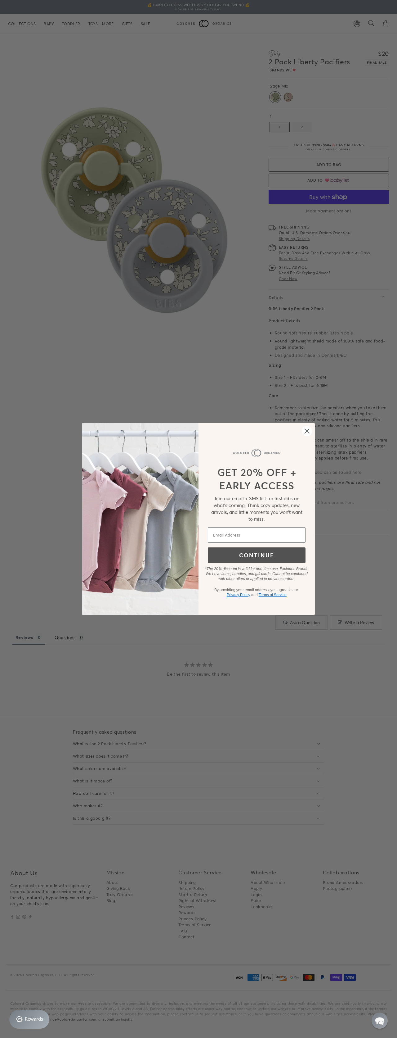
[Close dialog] (306, 431)
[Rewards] (29, 1019)
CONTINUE (256, 555)
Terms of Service (273, 595)
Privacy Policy (238, 595)
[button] (380, 1021)
